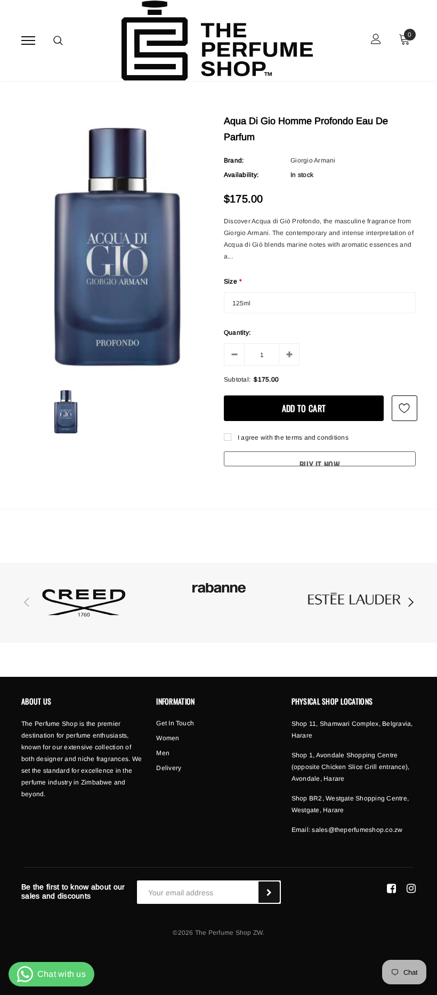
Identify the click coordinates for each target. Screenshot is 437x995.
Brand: (234, 160)
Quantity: (237, 332)
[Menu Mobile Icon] (28, 40)
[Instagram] (411, 888)
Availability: (241, 175)
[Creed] (83, 602)
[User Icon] (376, 40)
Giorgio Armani (312, 160)
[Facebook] (391, 888)
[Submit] (269, 892)
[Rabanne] (219, 588)
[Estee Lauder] (354, 601)
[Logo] (217, 38)
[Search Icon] (58, 40)
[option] (117, 245)
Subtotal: (237, 379)
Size (233, 281)
